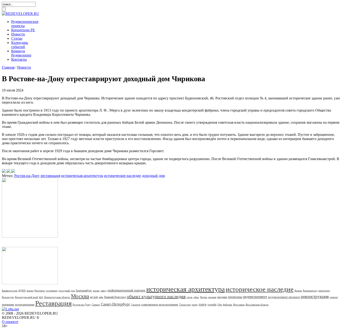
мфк (101, 297)
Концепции (23, 30)
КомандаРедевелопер (21, 53)
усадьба (211, 304)
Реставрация (53, 303)
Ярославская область (257, 304)
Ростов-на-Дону (27, 176)
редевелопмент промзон (284, 297)
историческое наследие (122, 176)
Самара (96, 304)
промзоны (235, 297)
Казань (298, 290)
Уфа (219, 304)
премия (212, 297)
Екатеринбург (84, 290)
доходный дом (153, 176)
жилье (96, 290)
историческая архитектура (82, 176)
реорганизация (24, 304)
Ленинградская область (57, 297)
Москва (80, 296)
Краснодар (8, 297)
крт (41, 297)
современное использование (159, 304)
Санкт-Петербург (115, 304)
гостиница (51, 290)
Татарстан (185, 304)
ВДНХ (22, 290)
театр (195, 304)
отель (189, 297)
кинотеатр (324, 290)
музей (94, 297)
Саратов (135, 304)
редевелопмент (255, 297)
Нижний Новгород (115, 297)
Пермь (203, 297)
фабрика (227, 304)
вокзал (30, 290)
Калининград (310, 290)
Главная (8, 67)
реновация (8, 304)
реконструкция (315, 296)
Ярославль (239, 304)
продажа (222, 297)
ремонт (334, 297)
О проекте (10, 322)
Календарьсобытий (19, 45)
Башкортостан (10, 290)
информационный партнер (126, 290)
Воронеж (40, 290)
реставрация (50, 176)
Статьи (16, 38)
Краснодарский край (26, 297)
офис (196, 297)
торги (202, 304)
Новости (18, 34)
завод (104, 290)
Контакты (19, 59)
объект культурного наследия (156, 296)
